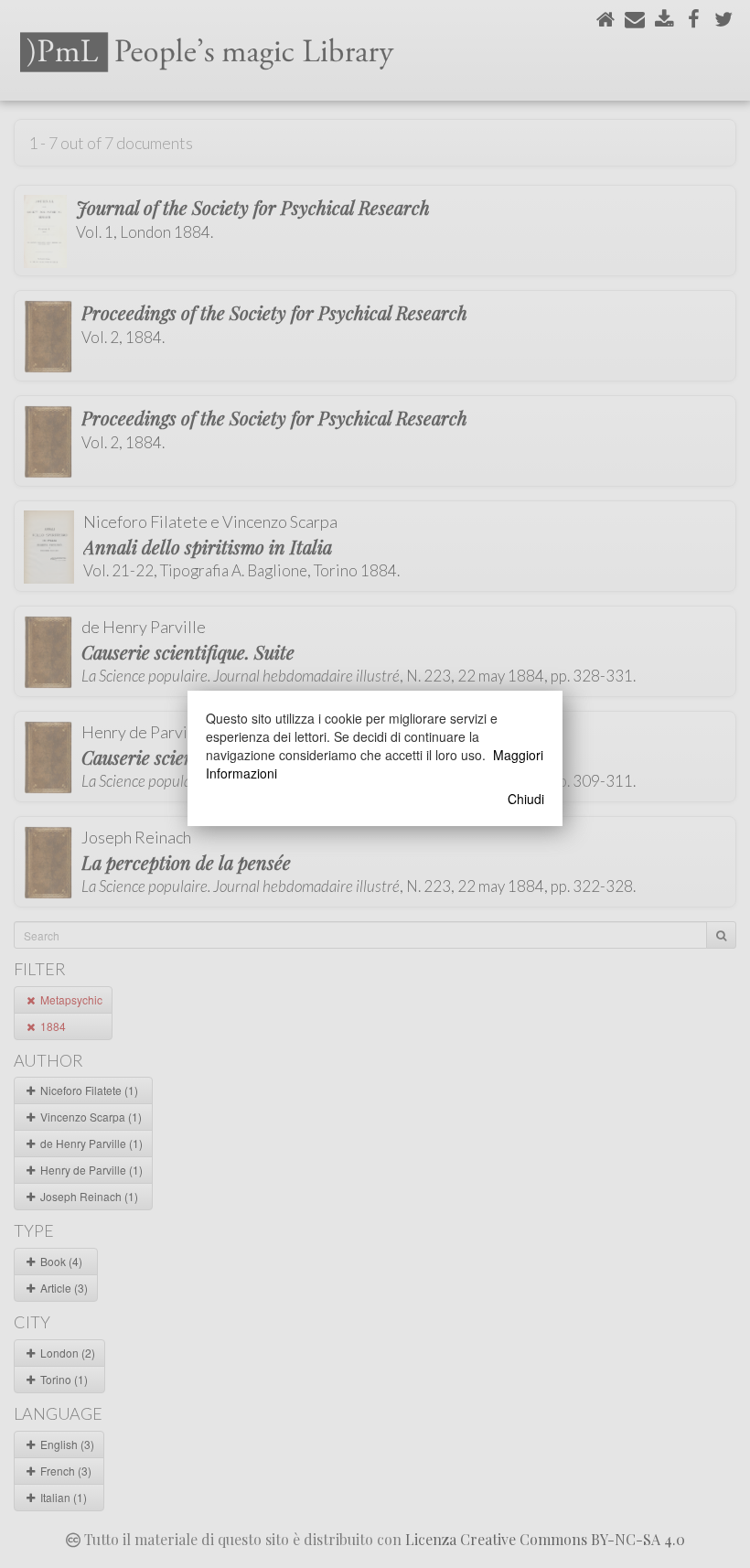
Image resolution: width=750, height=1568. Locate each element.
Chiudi (526, 798)
